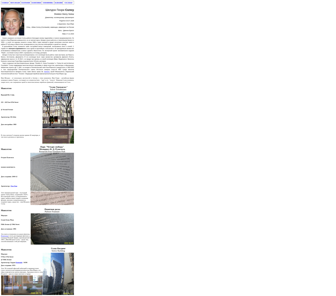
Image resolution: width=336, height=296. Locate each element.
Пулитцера (4, 236)
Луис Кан (13, 186)
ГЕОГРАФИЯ (25, 2)
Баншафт (19, 262)
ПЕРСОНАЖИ (15, 2)
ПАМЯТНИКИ (36, 2)
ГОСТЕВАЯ (68, 2)
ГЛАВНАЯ (5, 2)
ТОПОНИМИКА (48, 2)
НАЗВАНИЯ (59, 2)
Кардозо (47, 71)
